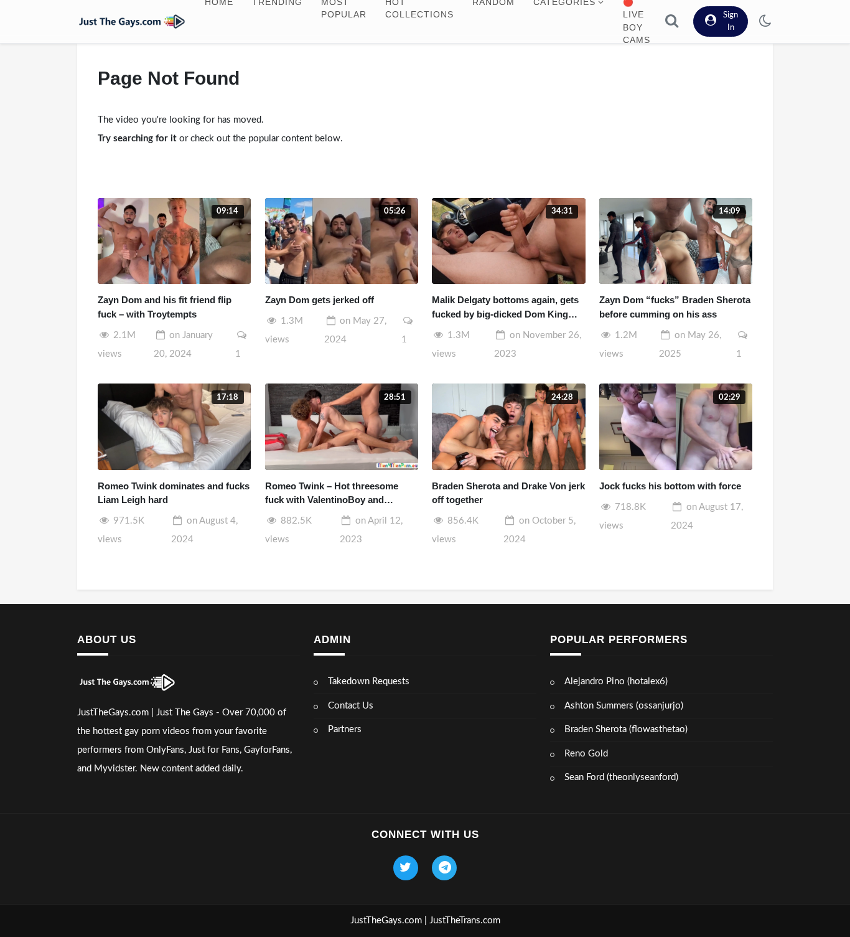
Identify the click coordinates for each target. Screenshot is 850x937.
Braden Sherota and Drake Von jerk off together (508, 493)
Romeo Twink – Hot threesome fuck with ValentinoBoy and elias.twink (331, 494)
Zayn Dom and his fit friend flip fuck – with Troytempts (164, 306)
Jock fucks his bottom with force (670, 486)
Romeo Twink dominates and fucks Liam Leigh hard (174, 493)
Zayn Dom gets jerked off (319, 299)
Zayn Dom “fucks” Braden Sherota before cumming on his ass (674, 306)
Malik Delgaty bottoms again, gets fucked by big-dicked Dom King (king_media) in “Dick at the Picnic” (505, 307)
